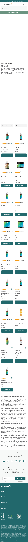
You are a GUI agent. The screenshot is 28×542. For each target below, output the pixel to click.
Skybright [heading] (3, 145)
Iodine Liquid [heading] (18, 147)
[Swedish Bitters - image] (7, 341)
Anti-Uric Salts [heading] (18, 235)
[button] (20, 4)
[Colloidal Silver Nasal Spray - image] (7, 282)
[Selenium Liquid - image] (21, 195)
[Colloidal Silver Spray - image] (7, 312)
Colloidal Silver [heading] (5, 147)
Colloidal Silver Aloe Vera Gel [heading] (18, 177)
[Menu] (1, 4)
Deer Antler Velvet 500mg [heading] (4, 177)
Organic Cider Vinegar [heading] (20, 323)
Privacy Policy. (20, 481)
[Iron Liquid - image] (21, 282)
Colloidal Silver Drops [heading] (6, 382)
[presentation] (7, 149)
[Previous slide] (1, 12)
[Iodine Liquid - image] (21, 136)
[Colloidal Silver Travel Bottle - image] (21, 341)
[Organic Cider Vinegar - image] (21, 312)
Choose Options (7, 155)
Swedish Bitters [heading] (5, 352)
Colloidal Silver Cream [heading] (6, 235)
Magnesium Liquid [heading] (19, 264)
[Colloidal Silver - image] (7, 136)
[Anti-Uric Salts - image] (21, 224)
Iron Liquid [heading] (17, 293)
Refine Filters (5, 125)
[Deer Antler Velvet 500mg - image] (7, 165)
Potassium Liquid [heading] (5, 264)
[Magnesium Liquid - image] (21, 253)
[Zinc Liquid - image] (7, 195)
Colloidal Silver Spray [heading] (6, 323)
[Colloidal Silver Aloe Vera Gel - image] (21, 165)
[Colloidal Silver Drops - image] (7, 371)
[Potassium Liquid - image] (7, 253)
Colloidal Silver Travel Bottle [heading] (18, 353)
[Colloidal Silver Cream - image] (7, 224)
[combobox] (14, 8)
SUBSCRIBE (20, 478)
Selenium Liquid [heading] (19, 207)
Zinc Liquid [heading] (4, 207)
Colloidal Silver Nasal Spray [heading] (5, 294)
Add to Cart (21, 155)
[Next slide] (26, 12)
